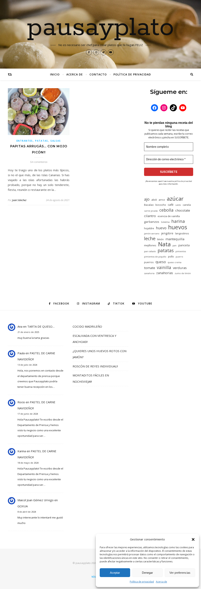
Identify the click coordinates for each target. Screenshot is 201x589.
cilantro (150, 216)
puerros (149, 262)
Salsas (55, 140)
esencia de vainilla (169, 216)
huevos (177, 227)
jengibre (167, 233)
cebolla (166, 210)
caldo (178, 205)
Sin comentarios (39, 162)
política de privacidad (183, 181)
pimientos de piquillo (155, 256)
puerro (179, 256)
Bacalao (149, 205)
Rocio (21, 402)
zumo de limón (183, 273)
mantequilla (174, 239)
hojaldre (149, 228)
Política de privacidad (142, 581)
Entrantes (24, 140)
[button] (193, 539)
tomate (149, 268)
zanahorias (164, 273)
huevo (161, 227)
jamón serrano (151, 233)
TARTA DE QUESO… (41, 326)
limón (160, 239)
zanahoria (149, 273)
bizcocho (160, 205)
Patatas (41, 140)
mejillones (150, 245)
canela (187, 205)
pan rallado (150, 251)
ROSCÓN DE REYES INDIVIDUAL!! (95, 366)
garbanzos (151, 222)
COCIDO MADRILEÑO (87, 326)
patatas (166, 250)
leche (149, 238)
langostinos (182, 233)
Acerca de (161, 581)
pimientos (180, 251)
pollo (171, 256)
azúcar (175, 198)
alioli (154, 199)
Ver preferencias (179, 572)
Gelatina (165, 222)
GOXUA (22, 506)
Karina (21, 451)
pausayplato (100, 28)
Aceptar (115, 572)
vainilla (164, 267)
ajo (147, 199)
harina (178, 221)
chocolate (182, 210)
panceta (184, 245)
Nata (164, 244)
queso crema (174, 262)
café (171, 205)
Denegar (147, 572)
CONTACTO (98, 74)
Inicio (55, 74)
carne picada (151, 210)
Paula (21, 353)
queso (160, 261)
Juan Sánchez (19, 200)
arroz (162, 199)
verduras (180, 268)
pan (174, 245)
